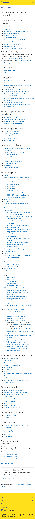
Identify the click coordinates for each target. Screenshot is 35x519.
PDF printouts (8, 376)
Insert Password (11, 277)
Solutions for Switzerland (12, 42)
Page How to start (9, 71)
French (28, 325)
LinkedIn (28, 484)
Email (3, 486)
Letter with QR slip (12, 191)
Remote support (9, 436)
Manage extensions (12, 264)
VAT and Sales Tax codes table (16, 290)
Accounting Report (10, 268)
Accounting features (10, 38)
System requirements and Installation (16, 31)
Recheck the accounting (11, 358)
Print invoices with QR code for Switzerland (20, 180)
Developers (7, 434)
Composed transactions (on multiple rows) (19, 216)
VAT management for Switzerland (14, 309)
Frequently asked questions (18, 58)
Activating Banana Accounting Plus (15, 121)
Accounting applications (11, 33)
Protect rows (10, 279)
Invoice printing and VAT (14, 351)
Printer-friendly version (8, 463)
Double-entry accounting (11, 131)
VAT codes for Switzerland (14, 318)
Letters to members (10, 405)
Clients (6, 175)
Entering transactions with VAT (16, 299)
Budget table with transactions (13, 208)
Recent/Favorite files (10, 432)
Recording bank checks (13, 227)
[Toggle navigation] (32, 2)
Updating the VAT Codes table (15, 316)
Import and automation (11, 236)
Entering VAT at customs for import (17, 344)
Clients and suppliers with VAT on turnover (19, 340)
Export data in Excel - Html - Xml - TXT (18, 255)
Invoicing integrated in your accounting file (17, 178)
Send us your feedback (10, 478)
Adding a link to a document (15, 234)
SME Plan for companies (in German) (15, 392)
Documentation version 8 (11, 457)
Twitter (15, 484)
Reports (6, 371)
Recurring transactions (13, 219)
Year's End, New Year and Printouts (14, 40)
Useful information (9, 46)
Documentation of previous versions (15, 48)
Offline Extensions (12, 266)
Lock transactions (12, 281)
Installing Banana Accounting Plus (14, 119)
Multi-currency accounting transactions (18, 229)
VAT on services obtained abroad (16, 342)
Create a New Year (9, 363)
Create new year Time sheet (12, 89)
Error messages (9, 430)
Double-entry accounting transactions (18, 225)
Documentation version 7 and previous (16, 459)
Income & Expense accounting (13, 136)
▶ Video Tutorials (9, 73)
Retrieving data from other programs (15, 249)
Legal (2, 515)
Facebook (21, 484)
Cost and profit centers (11, 201)
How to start (7, 27)
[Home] (6, 2)
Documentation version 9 (11, 455)
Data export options (12, 258)
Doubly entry (13, 81)
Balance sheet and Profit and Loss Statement (18, 374)
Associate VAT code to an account (17, 296)
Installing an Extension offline (13, 124)
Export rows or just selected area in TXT (19, 260)
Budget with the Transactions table (17, 232)
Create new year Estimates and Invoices (16, 92)
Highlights (7, 29)
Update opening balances (12, 365)
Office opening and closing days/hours (16, 425)
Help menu (7, 428)
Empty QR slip (11, 188)
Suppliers (7, 199)
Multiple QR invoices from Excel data (18, 195)
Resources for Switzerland (12, 44)
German (21, 325)
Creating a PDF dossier (13, 286)
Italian (16, 325)
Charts (6, 271)
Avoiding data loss (12, 284)
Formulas (7, 273)
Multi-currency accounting (12, 134)
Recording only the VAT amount (16, 320)
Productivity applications (11, 35)
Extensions (7, 262)
